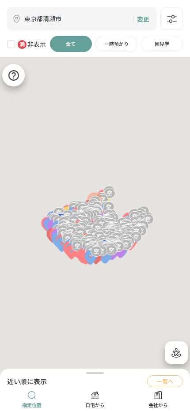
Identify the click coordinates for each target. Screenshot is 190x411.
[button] (105, 257)
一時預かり (116, 43)
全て (71, 43)
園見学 (162, 43)
